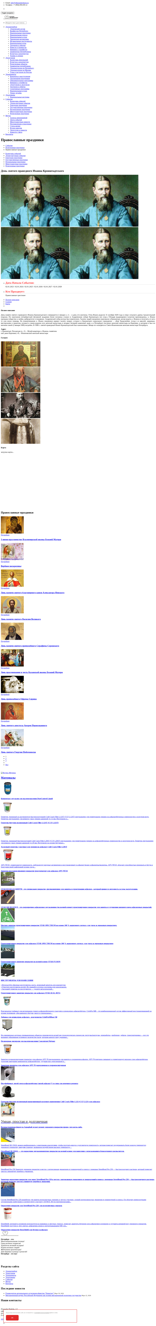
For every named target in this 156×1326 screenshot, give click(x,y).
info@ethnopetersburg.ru (20, 3)
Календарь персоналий (19, 60)
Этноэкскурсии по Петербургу (22, 68)
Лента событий (16, 120)
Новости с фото (16, 132)
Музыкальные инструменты (21, 41)
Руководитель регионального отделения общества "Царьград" (29, 1293)
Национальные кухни (18, 37)
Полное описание (12, 300)
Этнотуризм (10, 58)
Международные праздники (21, 112)
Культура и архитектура (19, 54)
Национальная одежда (18, 35)
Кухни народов (16, 128)
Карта (7, 304)
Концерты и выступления (20, 76)
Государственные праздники (21, 107)
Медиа (8, 116)
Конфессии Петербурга (19, 31)
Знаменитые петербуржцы (20, 66)
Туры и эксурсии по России (21, 72)
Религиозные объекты (18, 64)
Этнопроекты (10, 74)
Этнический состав (17, 29)
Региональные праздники (20, 109)
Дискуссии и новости (18, 130)
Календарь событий (17, 101)
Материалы (8, 777)
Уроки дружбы (16, 93)
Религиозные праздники (19, 114)
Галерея (8, 302)
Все (6, 765)
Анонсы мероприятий (18, 118)
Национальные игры (18, 43)
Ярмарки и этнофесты (18, 50)
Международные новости (20, 122)
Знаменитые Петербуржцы (20, 52)
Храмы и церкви (16, 56)
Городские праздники (18, 105)
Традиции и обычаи (18, 45)
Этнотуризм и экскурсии (20, 85)
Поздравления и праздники (20, 124)
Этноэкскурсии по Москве (20, 70)
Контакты (9, 134)
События (8, 99)
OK (12, 1318)
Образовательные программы (21, 81)
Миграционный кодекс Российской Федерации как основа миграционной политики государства (43, 1295)
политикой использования (41, 1312)
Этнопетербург (11, 27)
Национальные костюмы (19, 97)
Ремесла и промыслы (18, 47)
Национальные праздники (20, 33)
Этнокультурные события (20, 103)
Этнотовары (10, 95)
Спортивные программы (19, 89)
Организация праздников (20, 78)
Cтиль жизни (15, 126)
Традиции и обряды (17, 87)
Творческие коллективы (19, 39)
